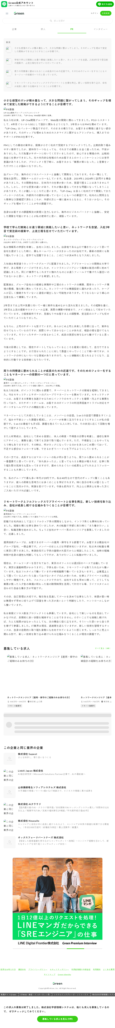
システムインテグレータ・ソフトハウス (71, 994)
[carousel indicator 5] (93, 948)
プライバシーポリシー (37, 969)
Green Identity (64, 974)
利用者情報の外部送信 (81, 969)
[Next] (98, 903)
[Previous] (17, 903)
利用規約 (97, 969)
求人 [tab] (43, 29)
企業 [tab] (14, 29)
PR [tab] (71, 29)
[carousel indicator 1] (21, 948)
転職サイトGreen (8, 994)
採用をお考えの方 (8, 969)
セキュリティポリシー (59, 969)
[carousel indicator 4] (75, 948)
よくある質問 (109, 969)
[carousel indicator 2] (39, 948)
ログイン (94, 13)
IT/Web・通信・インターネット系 (35, 994)
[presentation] (57, 21)
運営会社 (22, 969)
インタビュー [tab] (101, 29)
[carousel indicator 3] (57, 948)
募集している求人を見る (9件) (57, 1019)
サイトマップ (49, 974)
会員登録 (106, 13)
